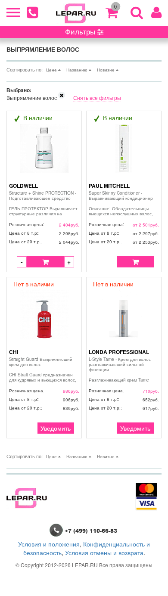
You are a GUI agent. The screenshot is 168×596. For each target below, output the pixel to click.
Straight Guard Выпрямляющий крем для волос (43, 369)
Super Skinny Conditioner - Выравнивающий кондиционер (122, 203)
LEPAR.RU (85, 564)
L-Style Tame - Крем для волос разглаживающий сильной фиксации (123, 369)
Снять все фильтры (97, 97)
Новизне (106, 70)
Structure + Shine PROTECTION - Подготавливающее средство (43, 203)
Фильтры (81, 31)
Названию (77, 70)
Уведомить (55, 428)
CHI (13, 352)
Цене (52, 70)
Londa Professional (119, 352)
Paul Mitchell (109, 185)
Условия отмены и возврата (104, 552)
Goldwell (23, 185)
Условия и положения (49, 544)
